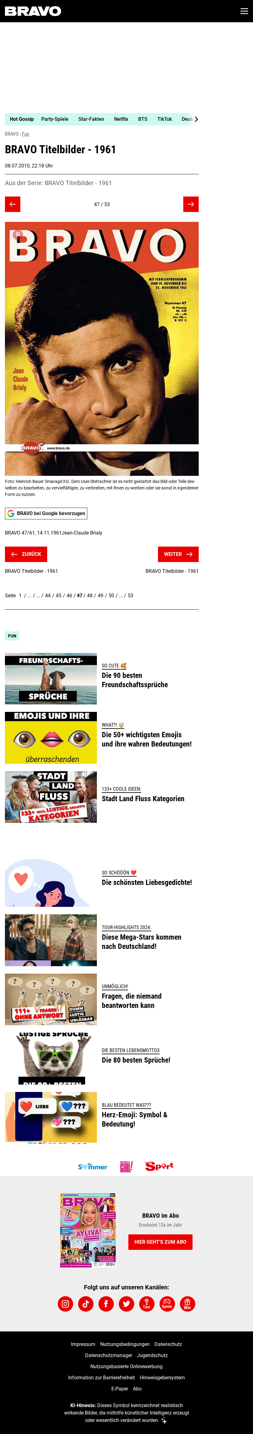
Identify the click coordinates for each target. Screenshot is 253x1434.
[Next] (193, 119)
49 (100, 596)
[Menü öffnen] (244, 11)
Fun (25, 134)
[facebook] (106, 1304)
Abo (137, 1389)
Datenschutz (168, 1344)
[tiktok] (85, 1304)
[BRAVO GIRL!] (126, 1167)
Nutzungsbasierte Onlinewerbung (126, 1366)
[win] (187, 1304)
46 (69, 596)
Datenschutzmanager (108, 1355)
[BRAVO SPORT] (160, 1167)
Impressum (83, 1344)
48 (90, 596)
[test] (147, 1304)
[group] (99, 119)
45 (58, 596)
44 (48, 596)
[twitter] (126, 1304)
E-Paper (119, 1389)
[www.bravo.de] (33, 11)
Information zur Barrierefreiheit (101, 1378)
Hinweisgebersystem (162, 1378)
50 (111, 596)
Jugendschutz (152, 1355)
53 (130, 596)
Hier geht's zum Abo (160, 1242)
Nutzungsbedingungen (125, 1344)
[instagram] (65, 1304)
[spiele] (167, 1304)
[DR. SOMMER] (92, 1167)
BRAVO (12, 134)
